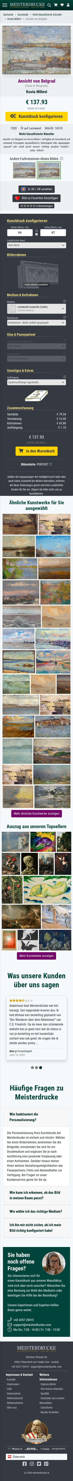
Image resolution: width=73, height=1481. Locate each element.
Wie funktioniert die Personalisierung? (24, 1117)
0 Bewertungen (44, 206)
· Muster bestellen (49, 1412)
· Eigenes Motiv (48, 1384)
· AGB (9, 1389)
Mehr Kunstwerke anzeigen (36, 956)
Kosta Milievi (14, 19)
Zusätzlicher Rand (16, 240)
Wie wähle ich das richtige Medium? (36, 1211)
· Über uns (11, 1407)
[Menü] (5, 5)
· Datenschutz (13, 1393)
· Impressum (12, 1384)
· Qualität (44, 1393)
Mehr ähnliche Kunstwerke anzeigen (36, 813)
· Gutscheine (46, 1407)
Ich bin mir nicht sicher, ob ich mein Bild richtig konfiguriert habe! (35, 1228)
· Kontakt (10, 1379)
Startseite (8, 14)
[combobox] (36, 245)
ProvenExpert (25, 1051)
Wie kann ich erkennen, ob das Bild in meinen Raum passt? (35, 1195)
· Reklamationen (14, 1403)
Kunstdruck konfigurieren (39, 116)
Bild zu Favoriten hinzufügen (39, 198)
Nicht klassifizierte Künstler (47, 14)
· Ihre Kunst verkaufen (51, 1389)
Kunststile (23, 14)
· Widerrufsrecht (14, 1398)
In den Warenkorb (39, 451)
